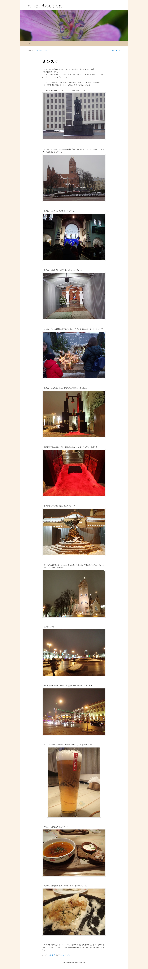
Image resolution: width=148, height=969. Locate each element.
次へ (118, 50)
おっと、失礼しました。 (47, 6)
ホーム (31, 44)
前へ (112, 50)
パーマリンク (68, 955)
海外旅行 (52, 955)
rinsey (62, 955)
